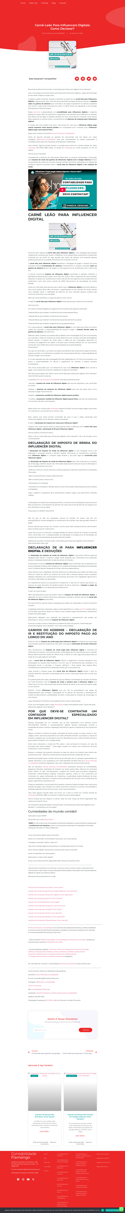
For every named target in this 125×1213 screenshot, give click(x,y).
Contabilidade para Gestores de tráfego (81, 1186)
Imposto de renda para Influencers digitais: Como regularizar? (50, 895)
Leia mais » (45, 1131)
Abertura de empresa (103, 1154)
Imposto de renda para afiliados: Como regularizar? (46, 917)
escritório (36, 112)
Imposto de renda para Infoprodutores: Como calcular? (48, 920)
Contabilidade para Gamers (62, 1185)
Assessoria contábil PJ (103, 1158)
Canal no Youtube (34, 986)
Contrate (44, 3)
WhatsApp (59, 704)
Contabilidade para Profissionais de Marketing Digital (62, 1204)
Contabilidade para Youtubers (62, 1154)
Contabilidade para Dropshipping (62, 1197)
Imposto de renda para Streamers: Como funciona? (46, 906)
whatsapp (32, 148)
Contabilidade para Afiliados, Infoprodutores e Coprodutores (83, 1155)
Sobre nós (33, 3)
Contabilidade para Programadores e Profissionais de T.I (81, 1163)
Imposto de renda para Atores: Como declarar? (45, 913)
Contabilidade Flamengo (41, 989)
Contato (62, 3)
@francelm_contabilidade (46, 139)
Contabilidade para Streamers (62, 1179)
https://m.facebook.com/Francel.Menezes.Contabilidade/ (56, 993)
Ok (102, 1210)
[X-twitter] (33, 1179)
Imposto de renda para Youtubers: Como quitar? (45, 887)
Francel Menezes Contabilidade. (63, 133)
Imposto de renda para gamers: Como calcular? (45, 898)
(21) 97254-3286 (51, 1000)
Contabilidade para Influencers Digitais (62, 1161)
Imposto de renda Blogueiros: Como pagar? (44, 902)
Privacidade (47, 1166)
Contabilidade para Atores (62, 1191)
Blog (54, 3)
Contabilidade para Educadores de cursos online (82, 1179)
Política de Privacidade (112, 1210)
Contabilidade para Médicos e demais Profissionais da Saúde (82, 1171)
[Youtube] (28, 1179)
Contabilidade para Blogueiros (62, 1167)
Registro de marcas (102, 1166)
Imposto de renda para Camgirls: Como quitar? (45, 909)
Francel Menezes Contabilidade (48, 379)
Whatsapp (54, 408)
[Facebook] (18, 1179)
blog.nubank (48, 819)
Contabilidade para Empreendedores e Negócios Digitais (81, 1193)
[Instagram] (23, 1179)
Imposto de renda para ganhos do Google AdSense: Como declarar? (52, 891)
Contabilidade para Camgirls (62, 1173)
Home (23, 3)
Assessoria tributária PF (103, 1162)
